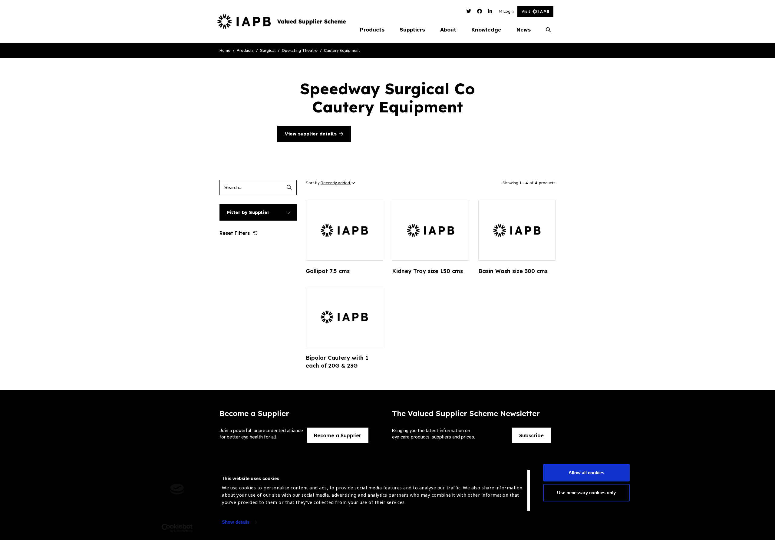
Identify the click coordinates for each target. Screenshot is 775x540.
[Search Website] (548, 30)
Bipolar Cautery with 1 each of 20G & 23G (337, 361)
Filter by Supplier (248, 212)
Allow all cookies (586, 472)
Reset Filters (234, 233)
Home (224, 50)
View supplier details (311, 134)
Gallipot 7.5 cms (328, 271)
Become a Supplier (337, 435)
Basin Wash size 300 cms (513, 271)
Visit (526, 11)
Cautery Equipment (342, 50)
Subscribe (531, 435)
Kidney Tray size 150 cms (427, 271)
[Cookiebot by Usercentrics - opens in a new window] (177, 528)
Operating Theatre (300, 50)
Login (508, 11)
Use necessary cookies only (586, 492)
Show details (235, 522)
